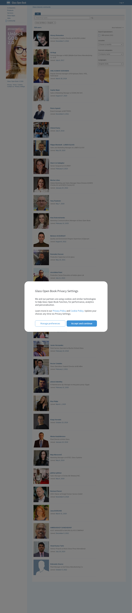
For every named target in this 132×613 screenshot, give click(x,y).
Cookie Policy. (77, 310)
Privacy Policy (59, 310)
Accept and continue (81, 323)
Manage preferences (50, 323)
